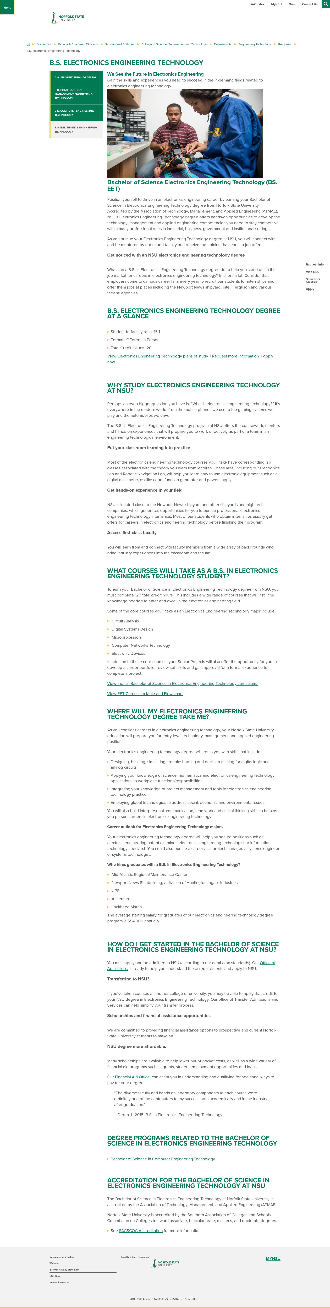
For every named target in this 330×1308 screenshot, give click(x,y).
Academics (43, 44)
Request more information (235, 356)
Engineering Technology (255, 44)
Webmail (54, 1263)
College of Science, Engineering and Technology (174, 44)
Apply (310, 289)
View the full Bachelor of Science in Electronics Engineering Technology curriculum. (182, 683)
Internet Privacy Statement (64, 1269)
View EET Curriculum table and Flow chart (145, 693)
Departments (222, 44)
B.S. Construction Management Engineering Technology (74, 94)
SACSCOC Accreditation (141, 1230)
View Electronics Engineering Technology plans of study (157, 356)
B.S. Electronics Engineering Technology (76, 129)
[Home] (28, 44)
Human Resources (60, 1282)
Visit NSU (313, 272)
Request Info (315, 264)
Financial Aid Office (132, 1076)
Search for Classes (313, 280)
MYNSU (273, 1258)
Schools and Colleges (119, 44)
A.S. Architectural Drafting (75, 77)
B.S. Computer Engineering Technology (74, 113)
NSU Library (56, 1276)
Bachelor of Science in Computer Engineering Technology (163, 1159)
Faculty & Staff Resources (135, 1257)
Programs (284, 44)
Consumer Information (62, 1257)
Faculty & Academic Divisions (78, 44)
